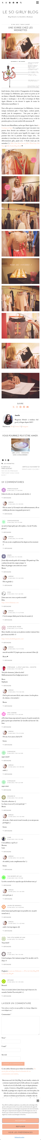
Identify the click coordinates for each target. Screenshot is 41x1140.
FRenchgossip (12, 488)
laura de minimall (14, 905)
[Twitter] (2, 3)
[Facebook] (13, 3)
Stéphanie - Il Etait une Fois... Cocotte (21, 667)
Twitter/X (17, 426)
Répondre (7, 498)
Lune (9, 837)
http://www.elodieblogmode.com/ (13, 639)
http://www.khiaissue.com (10, 602)
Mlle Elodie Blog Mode (14, 146)
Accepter (20, 1121)
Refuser (20, 1126)
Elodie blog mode (14, 626)
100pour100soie (13, 520)
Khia (9, 592)
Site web (4, 1055)
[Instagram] (6, 3)
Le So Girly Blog (20, 12)
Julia (9, 953)
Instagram (25, 426)
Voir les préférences (20, 1132)
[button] (38, 2)
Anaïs (9, 555)
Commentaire (6, 1014)
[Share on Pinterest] (8, 460)
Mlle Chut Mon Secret (18, 143)
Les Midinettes (9, 463)
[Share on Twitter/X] (5, 460)
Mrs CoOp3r (12, 713)
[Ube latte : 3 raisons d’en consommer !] (20, 444)
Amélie (10, 502)
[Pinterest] (10, 3)
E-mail (4, 1046)
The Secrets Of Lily (14, 876)
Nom (4, 1038)
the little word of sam (16, 937)
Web (12, 426)
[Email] (17, 3)
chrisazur (11, 751)
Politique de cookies (19, 1137)
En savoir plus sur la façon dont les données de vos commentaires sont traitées (19, 1071)
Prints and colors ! (30, 468)
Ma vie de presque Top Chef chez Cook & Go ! (10, 471)
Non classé (25, 24)
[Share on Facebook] (3, 460)
